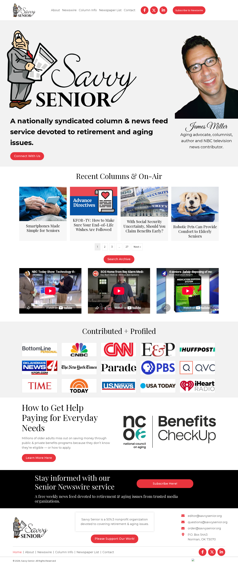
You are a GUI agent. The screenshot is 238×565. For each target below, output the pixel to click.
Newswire (44, 552)
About (29, 552)
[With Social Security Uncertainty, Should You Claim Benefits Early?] (144, 214)
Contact (108, 552)
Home (17, 552)
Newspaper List (88, 552)
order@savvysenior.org (204, 528)
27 (127, 246)
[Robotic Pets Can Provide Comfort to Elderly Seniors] (195, 214)
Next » (137, 246)
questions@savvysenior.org (207, 522)
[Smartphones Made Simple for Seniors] (43, 214)
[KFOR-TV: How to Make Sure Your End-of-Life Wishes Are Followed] (93, 214)
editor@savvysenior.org (205, 516)
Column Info (64, 552)
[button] (144, 10)
